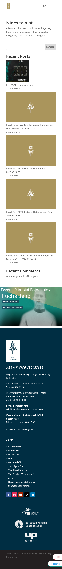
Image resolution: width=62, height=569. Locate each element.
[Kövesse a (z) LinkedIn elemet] (32, 494)
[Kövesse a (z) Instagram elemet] (14, 494)
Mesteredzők (14, 462)
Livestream (13, 454)
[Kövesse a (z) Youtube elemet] (20, 494)
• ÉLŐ (57, 556)
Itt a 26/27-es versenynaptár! (20, 85)
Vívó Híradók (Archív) (18, 470)
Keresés (50, 46)
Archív (11, 478)
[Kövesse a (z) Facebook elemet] (8, 494)
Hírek (11, 458)
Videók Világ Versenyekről (21, 474)
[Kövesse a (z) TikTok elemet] (26, 494)
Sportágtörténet (16, 466)
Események (14, 450)
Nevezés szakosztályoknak (21, 482)
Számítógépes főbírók (19, 485)
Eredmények (14, 446)
